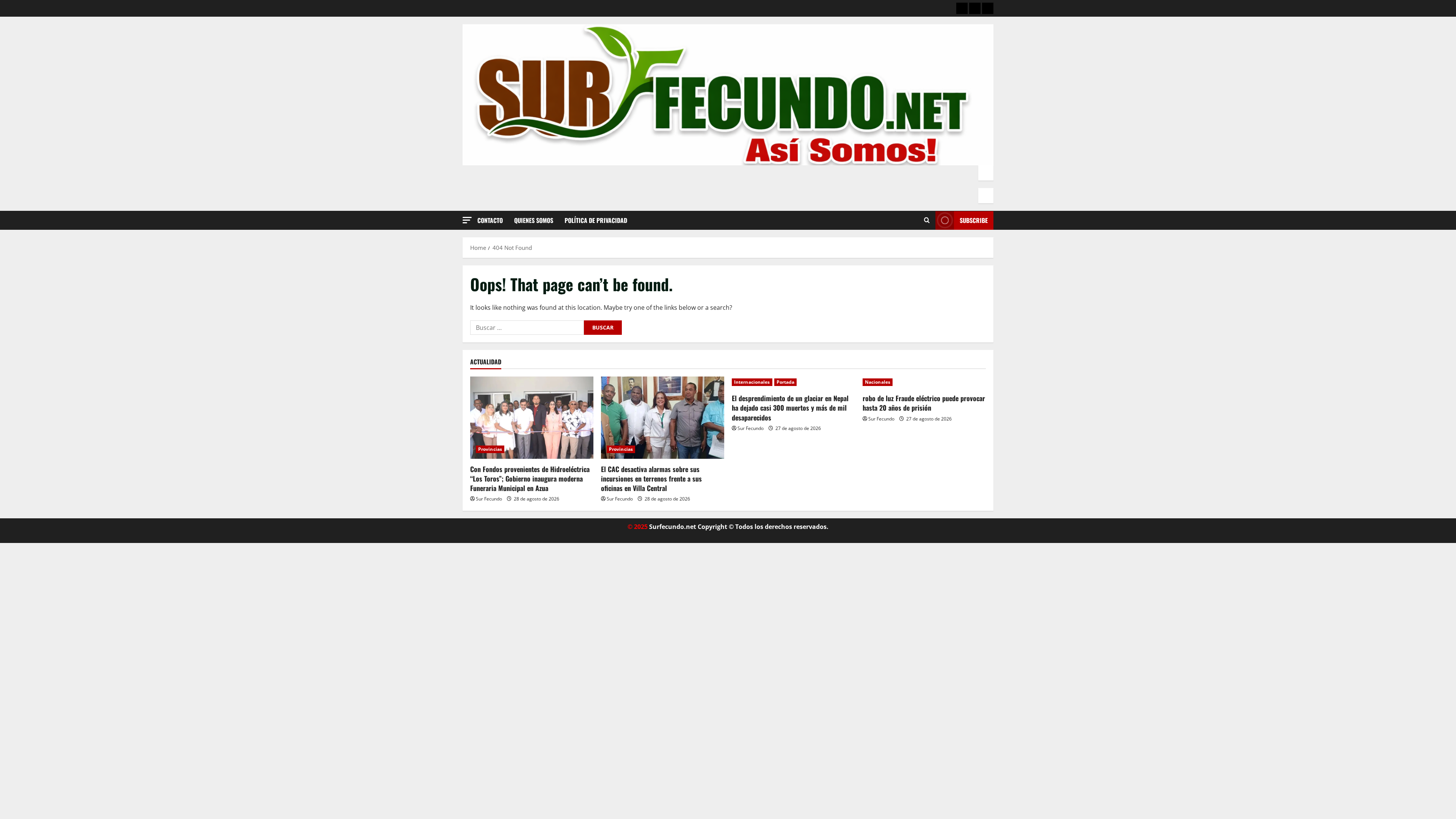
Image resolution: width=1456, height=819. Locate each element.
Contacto (490, 220)
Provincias (490, 449)
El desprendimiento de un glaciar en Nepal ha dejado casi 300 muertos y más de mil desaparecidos (790, 407)
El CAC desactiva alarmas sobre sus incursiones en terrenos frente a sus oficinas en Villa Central (651, 478)
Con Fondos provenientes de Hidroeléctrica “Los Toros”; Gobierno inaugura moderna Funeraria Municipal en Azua (530, 478)
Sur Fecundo (489, 499)
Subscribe (974, 220)
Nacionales (877, 382)
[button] (467, 220)
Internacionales (752, 382)
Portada (786, 382)
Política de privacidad (596, 220)
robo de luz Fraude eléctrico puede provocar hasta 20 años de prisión (924, 403)
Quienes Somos (533, 220)
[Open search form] (927, 220)
